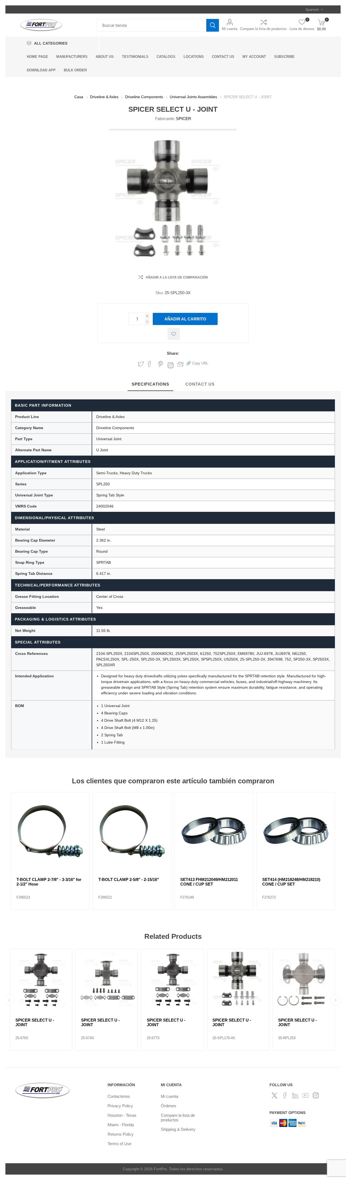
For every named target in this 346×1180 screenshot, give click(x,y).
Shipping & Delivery (178, 1129)
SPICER (183, 118)
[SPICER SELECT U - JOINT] (41, 980)
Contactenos (119, 1096)
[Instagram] (315, 1095)
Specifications (150, 384)
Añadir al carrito (185, 319)
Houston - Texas (122, 1115)
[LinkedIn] (295, 1095)
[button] (197, 363)
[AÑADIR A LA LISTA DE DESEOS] (174, 334)
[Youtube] (305, 1095)
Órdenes (168, 1105)
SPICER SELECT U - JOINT (34, 1022)
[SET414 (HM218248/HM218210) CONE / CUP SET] (296, 831)
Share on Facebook (149, 364)
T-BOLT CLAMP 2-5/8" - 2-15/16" (128, 879)
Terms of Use (119, 1143)
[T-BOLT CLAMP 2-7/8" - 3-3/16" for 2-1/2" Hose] (50, 831)
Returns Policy (121, 1134)
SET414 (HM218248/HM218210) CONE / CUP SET (291, 881)
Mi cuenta (229, 29)
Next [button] (335, 1000)
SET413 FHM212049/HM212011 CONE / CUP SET (209, 881)
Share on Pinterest (161, 364)
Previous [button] (9, 1000)
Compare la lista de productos (263, 29)
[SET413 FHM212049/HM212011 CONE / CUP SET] (214, 831)
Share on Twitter (141, 364)
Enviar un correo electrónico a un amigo (181, 364)
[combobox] (151, 25)
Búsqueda (212, 25)
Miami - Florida (121, 1124)
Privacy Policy (120, 1105)
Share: (173, 353)
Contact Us (200, 384)
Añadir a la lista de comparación (177, 277)
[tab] (150, 384)
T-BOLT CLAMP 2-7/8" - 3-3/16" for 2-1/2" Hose (48, 881)
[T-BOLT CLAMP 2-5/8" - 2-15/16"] (132, 831)
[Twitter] (274, 1095)
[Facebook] (285, 1095)
